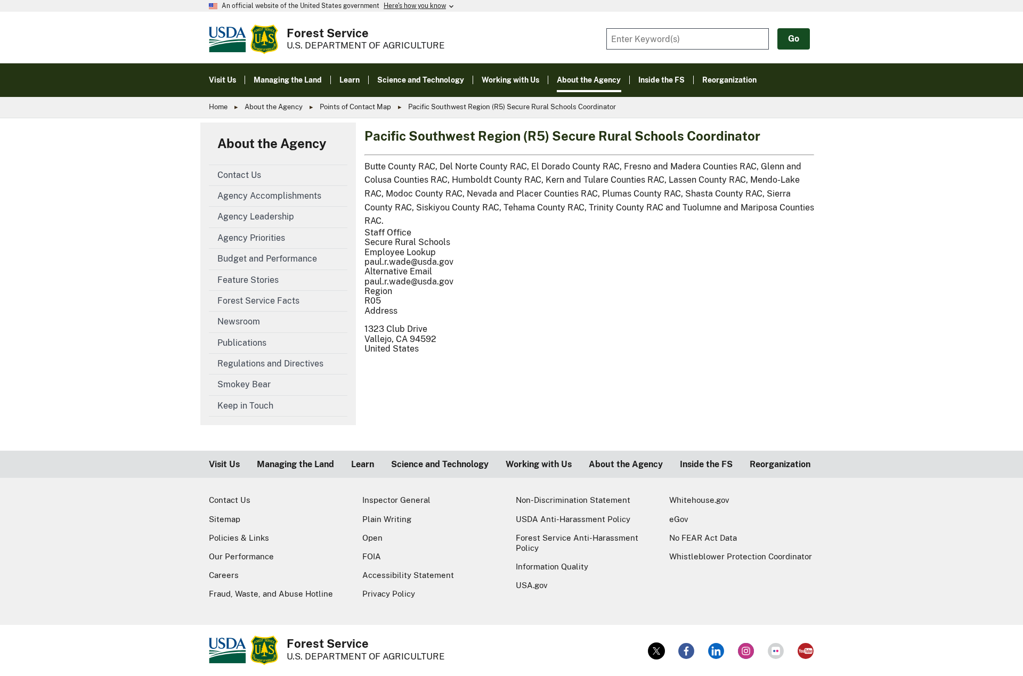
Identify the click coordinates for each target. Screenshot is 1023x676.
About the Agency (274, 107)
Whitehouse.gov (699, 499)
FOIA (371, 556)
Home (218, 107)
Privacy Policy (388, 593)
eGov (678, 519)
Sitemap (224, 519)
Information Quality (552, 566)
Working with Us (539, 464)
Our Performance (241, 556)
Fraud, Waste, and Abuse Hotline (271, 593)
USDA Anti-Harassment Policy (573, 519)
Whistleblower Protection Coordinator (740, 556)
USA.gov (532, 585)
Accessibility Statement (408, 575)
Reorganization (780, 464)
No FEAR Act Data (703, 537)
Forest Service (328, 33)
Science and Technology (440, 464)
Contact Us (229, 499)
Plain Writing (386, 519)
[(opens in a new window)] (656, 650)
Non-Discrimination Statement (573, 499)
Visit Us (224, 464)
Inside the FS (706, 464)
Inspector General (396, 499)
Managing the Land (295, 464)
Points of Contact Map (355, 107)
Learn (362, 464)
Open (372, 537)
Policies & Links (239, 537)
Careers (224, 575)
